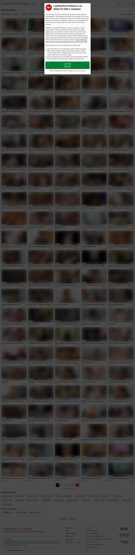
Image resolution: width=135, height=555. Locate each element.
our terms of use (80, 70)
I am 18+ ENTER (67, 65)
